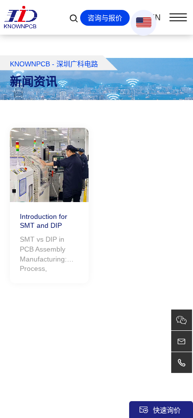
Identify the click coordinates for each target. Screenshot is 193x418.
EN (155, 17)
